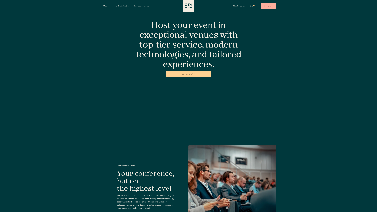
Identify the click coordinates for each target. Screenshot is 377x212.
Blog (252, 6)
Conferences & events (141, 6)
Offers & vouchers (239, 6)
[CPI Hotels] (188, 6)
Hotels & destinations (122, 6)
